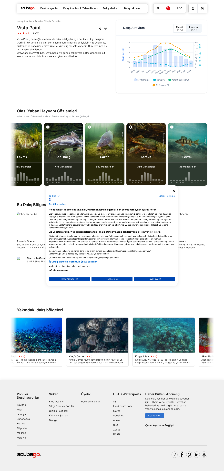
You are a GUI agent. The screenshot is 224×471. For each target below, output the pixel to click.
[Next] (207, 155)
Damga (53, 420)
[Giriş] (193, 8)
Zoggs (116, 429)
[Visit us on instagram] (175, 454)
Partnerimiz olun (91, 401)
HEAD (116, 434)
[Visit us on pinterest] (189, 454)
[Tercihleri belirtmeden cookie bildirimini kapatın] (174, 190)
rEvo (115, 424)
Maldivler (22, 437)
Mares (116, 410)
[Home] (28, 8)
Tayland (21, 404)
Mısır (20, 409)
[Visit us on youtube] (204, 454)
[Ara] (158, 8)
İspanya (21, 414)
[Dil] (168, 8)
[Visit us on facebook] (182, 454)
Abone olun (154, 415)
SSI (115, 401)
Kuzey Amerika (24, 21)
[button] (54, 196)
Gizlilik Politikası (58, 410)
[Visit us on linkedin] (197, 454)
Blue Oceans (56, 401)
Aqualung (118, 415)
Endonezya (23, 418)
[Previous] (16, 155)
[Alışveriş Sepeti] (202, 8)
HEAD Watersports (127, 394)
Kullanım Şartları (58, 415)
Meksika (21, 432)
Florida (21, 423)
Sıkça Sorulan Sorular (61, 406)
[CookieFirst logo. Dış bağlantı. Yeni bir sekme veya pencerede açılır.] (50, 199)
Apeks (116, 420)
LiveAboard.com (122, 406)
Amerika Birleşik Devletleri (48, 21)
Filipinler (22, 428)
